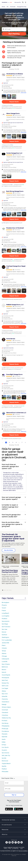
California (10, 848)
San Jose (4, 629)
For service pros (7, 825)
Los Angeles (5, 616)
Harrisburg (5, 723)
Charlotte (5, 699)
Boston (4, 669)
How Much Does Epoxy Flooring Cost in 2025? (10, 571)
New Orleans (6, 664)
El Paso (4, 745)
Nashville (4, 736)
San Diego (5, 624)
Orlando (4, 648)
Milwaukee (5, 771)
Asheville (4, 696)
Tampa (4, 651)
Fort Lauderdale (7, 640)
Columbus (5, 715)
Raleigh (4, 704)
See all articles (8, 550)
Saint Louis (5, 685)
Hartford (4, 634)
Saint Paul (5, 680)
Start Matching (14, 34)
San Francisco (6, 626)
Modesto (4, 618)
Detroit (4, 672)
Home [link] (3, 6)
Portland (4, 720)
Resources (5, 829)
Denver (4, 632)
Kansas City (5, 683)
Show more (23, 92)
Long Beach (5, 613)
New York (5, 694)
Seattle (4, 766)
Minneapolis (5, 677)
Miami (3, 645)
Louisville (4, 661)
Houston (4, 750)
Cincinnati (5, 710)
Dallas (3, 742)
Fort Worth (5, 747)
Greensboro (5, 702)
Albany (4, 691)
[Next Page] (25, 442)
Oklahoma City (6, 718)
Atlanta (4, 653)
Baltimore (5, 667)
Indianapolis (5, 659)
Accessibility (21, 848)
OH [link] (7, 6)
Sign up (14, 795)
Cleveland (5, 712)
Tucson (4, 608)
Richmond (5, 761)
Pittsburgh (5, 728)
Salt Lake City (6, 755)
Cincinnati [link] (12, 6)
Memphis (4, 734)
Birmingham (5, 602)
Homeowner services (8, 820)
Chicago (4, 656)
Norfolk (4, 758)
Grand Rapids (6, 675)
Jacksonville (5, 643)
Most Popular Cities (7, 778)
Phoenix (4, 605)
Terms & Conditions (23, 850)
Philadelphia (5, 726)
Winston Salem (6, 707)
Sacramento (5, 621)
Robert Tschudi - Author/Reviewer (10, 566)
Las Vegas (5, 688)
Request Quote (14, 102)
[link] (14, 77)
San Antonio (5, 753)
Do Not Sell (15, 848)
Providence (5, 731)
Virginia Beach (6, 763)
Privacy (5, 848)
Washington (5, 637)
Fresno (4, 610)
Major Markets (8, 598)
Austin (4, 739)
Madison (4, 769)
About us (4, 834)
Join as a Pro (17, 2)
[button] (4, 96)
